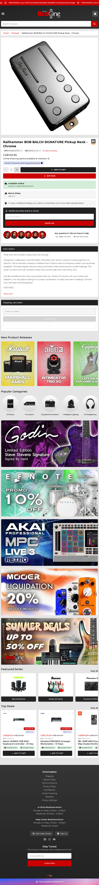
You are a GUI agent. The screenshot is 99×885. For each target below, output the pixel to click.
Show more (8, 294)
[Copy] (21, 151)
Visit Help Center (43, 833)
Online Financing (49, 793)
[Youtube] (54, 839)
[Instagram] (49, 839)
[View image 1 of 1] (49, 86)
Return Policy (49, 780)
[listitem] (18, 363)
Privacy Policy (49, 786)
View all (94, 708)
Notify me (49, 223)
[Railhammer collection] (93, 142)
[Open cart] (95, 14)
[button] (13, 738)
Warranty (50, 797)
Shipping (49, 776)
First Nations (49, 790)
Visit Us (11, 196)
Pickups (15, 33)
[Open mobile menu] (3, 14)
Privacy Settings (49, 800)
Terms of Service (49, 783)
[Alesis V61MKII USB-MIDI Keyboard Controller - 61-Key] (19, 719)
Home (6, 33)
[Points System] (42, 163)
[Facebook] (45, 839)
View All (94, 671)
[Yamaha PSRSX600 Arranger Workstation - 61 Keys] (56, 719)
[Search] (94, 24)
